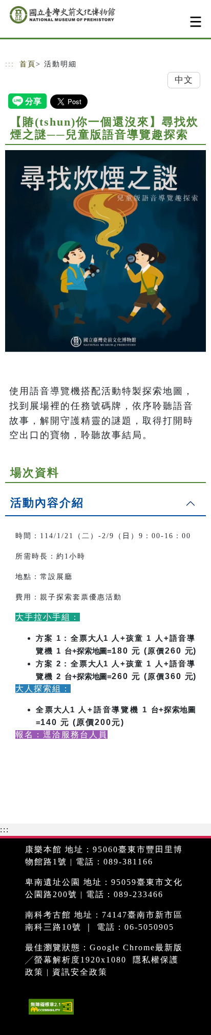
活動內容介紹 (47, 502)
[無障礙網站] (50, 1014)
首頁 (27, 64)
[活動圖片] (105, 251)
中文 (184, 80)
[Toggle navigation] (195, 21)
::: (9, 64)
